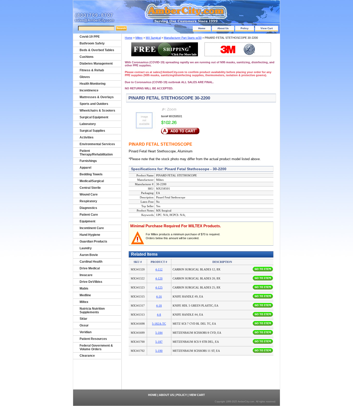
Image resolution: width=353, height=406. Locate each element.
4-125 (159, 287)
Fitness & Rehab (92, 70)
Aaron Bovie (89, 255)
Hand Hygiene (90, 235)
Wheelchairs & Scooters (97, 110)
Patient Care (89, 214)
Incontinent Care (92, 228)
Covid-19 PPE (90, 36)
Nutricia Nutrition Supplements (92, 310)
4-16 (159, 296)
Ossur (84, 325)
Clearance (87, 355)
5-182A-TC (159, 323)
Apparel (85, 167)
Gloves (85, 77)
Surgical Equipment (94, 117)
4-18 (159, 305)
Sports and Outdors (94, 104)
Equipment (87, 221)
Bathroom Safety (92, 43)
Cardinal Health (91, 261)
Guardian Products (93, 241)
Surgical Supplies (92, 130)
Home (201, 28)
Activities (87, 137)
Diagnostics (88, 208)
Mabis (84, 288)
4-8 (159, 314)
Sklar (83, 319)
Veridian (85, 332)
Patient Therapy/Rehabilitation (96, 152)
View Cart (266, 28)
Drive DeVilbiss (91, 282)
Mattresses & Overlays (97, 97)
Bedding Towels (91, 174)
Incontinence (89, 90)
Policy (245, 28)
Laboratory (88, 124)
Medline (85, 295)
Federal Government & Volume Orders (96, 347)
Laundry (86, 248)
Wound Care (89, 194)
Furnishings (88, 161)
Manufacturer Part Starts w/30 (183, 37)
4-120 (159, 278)
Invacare (86, 275)
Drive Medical (90, 268)
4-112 (159, 269)
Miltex (139, 37)
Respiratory (88, 201)
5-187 (159, 341)
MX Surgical (153, 37)
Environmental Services (97, 144)
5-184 (159, 332)
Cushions (87, 57)
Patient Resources (93, 339)
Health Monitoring (92, 83)
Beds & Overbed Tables (97, 50)
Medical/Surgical (92, 181)
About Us (223, 28)
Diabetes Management (96, 63)
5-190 (159, 350)
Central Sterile (90, 188)
